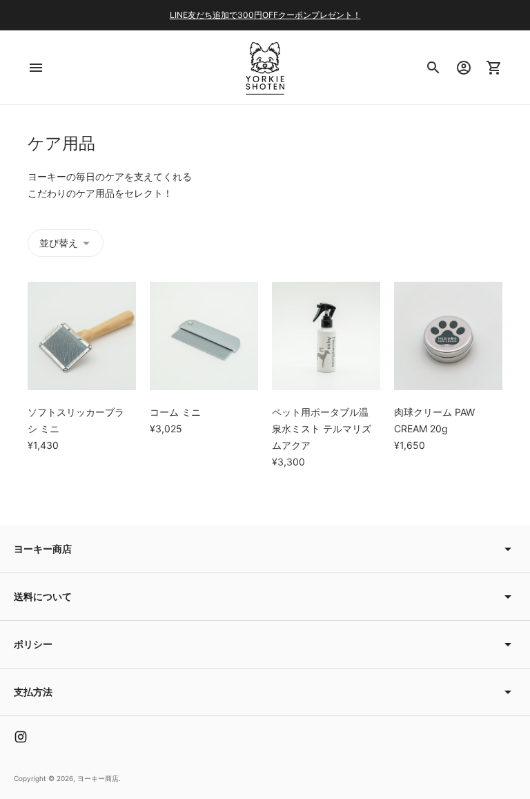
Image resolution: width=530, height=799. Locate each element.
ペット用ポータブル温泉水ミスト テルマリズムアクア (321, 428)
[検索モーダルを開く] (433, 67)
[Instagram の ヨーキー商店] (21, 737)
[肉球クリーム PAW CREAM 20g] (448, 336)
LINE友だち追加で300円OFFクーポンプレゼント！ (265, 15)
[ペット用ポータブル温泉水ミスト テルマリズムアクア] (326, 336)
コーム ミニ (175, 412)
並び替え (58, 243)
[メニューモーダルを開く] (36, 67)
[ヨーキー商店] (265, 67)
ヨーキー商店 (98, 778)
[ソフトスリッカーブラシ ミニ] (82, 336)
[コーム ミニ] (204, 336)
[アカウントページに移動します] (464, 67)
